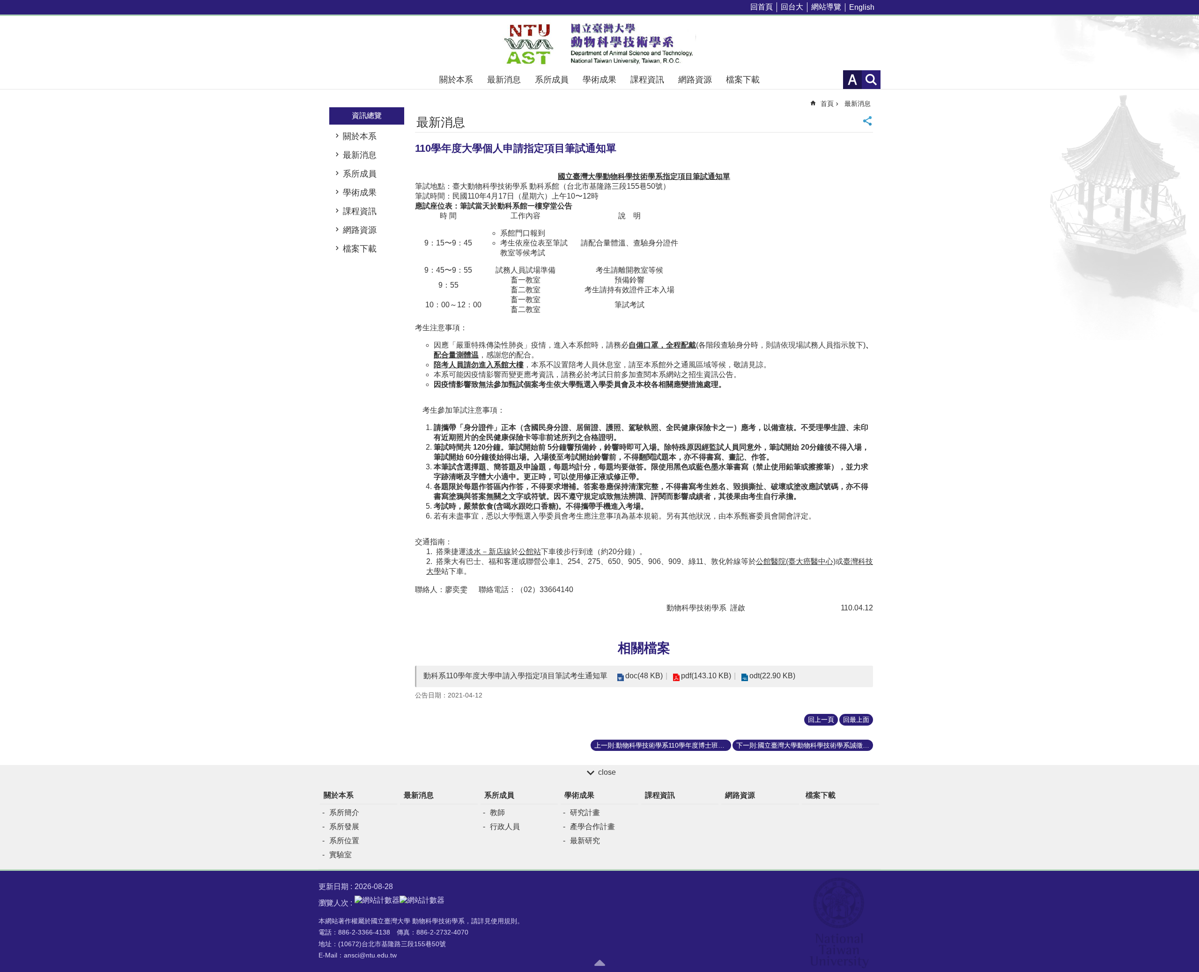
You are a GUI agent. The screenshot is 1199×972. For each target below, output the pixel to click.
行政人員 (505, 827)
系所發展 (344, 827)
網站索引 (871, 79)
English (861, 7)
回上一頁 (821, 719)
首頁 (827, 103)
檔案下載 (743, 79)
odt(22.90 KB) (772, 676)
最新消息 (504, 79)
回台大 (792, 7)
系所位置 (344, 841)
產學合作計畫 (592, 827)
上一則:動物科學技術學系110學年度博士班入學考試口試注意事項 (662, 745)
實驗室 (340, 855)
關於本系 (456, 79)
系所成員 (552, 79)
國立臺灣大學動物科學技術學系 (599, 43)
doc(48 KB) (644, 676)
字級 (852, 79)
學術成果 (599, 79)
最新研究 (585, 841)
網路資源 (695, 79)
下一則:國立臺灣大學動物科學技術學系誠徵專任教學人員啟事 (804, 745)
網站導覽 (826, 7)
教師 (497, 812)
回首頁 (761, 7)
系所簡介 (344, 812)
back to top (599, 962)
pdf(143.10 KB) (706, 676)
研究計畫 (585, 812)
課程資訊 (647, 79)
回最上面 (856, 719)
